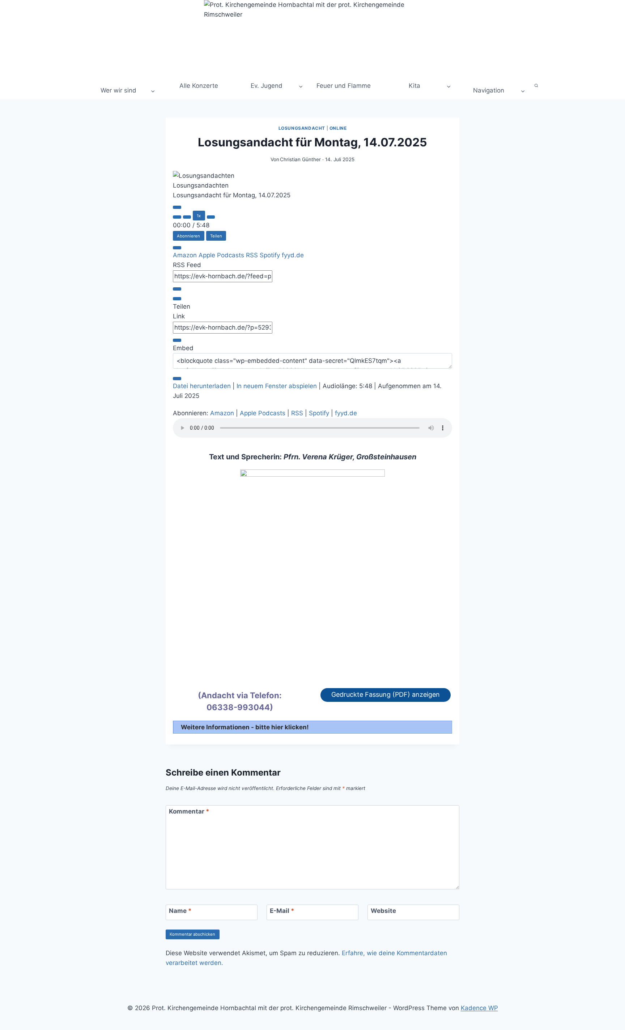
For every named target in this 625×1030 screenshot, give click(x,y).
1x (199, 215)
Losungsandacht (302, 128)
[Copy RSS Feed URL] (177, 289)
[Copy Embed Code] (177, 378)
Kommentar (189, 811)
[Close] (177, 247)
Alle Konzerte (198, 85)
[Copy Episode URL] (177, 340)
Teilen (216, 236)
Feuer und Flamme (343, 85)
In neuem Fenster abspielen (277, 386)
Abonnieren (188, 236)
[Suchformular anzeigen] (536, 86)
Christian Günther (300, 159)
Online (338, 128)
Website (383, 910)
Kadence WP (479, 1008)
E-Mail (282, 910)
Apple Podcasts (222, 255)
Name (180, 910)
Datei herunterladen (202, 386)
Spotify (271, 255)
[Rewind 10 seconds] (187, 217)
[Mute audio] (177, 217)
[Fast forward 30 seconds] (211, 217)
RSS (253, 255)
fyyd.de (293, 255)
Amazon (186, 255)
